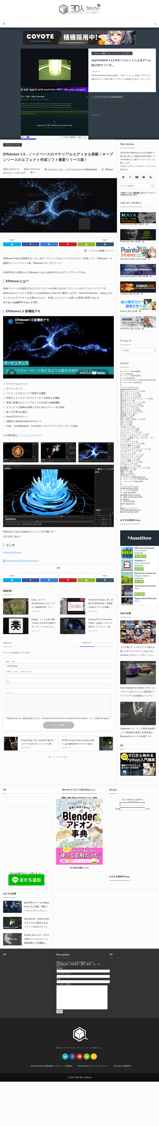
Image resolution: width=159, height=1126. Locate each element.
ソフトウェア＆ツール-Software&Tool (108, 97)
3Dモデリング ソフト (131, 412)
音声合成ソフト (128, 475)
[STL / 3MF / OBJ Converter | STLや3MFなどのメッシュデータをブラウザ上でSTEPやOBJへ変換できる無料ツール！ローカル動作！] (54, 114)
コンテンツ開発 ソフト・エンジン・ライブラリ (112, 53)
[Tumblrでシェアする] (105, 244)
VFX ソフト (126, 423)
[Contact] (144, 177)
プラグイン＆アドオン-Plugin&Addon (129, 487)
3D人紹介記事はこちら (79, 868)
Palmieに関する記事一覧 (130, 311)
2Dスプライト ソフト (130, 395)
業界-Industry (127, 504)
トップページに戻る (59, 757)
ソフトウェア (20, 172)
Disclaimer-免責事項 (122, 1066)
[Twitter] (12, 244)
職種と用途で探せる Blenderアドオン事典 (79, 798)
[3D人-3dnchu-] (79, 10)
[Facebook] (31, 239)
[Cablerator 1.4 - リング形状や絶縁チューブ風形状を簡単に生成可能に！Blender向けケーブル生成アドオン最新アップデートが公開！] (138, 713)
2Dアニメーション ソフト (132, 391)
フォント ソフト (128, 453)
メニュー (4, 24)
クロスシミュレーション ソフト (134, 434)
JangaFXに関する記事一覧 (131, 294)
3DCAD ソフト (127, 401)
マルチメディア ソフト (131, 462)
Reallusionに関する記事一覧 (132, 242)
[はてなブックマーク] (49, 239)
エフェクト (7, 172)
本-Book (129, 501)
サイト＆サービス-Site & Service (139, 380)
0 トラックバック (104, 643)
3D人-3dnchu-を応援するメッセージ (132, 801)
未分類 (124, 499)
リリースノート (25, 435)
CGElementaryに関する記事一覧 (134, 224)
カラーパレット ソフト (131, 432)
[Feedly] (86, 239)
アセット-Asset (132, 371)
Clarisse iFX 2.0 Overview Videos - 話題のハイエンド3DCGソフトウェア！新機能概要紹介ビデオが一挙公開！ (100, 623)
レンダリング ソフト (130, 466)
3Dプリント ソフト (129, 408)
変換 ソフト (126, 471)
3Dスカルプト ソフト (130, 404)
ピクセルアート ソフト (131, 451)
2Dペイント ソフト (130, 397)
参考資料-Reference (130, 495)
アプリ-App (126, 374)
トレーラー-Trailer (133, 481)
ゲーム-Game (127, 378)
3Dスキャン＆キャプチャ (132, 406)
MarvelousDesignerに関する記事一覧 (136, 276)
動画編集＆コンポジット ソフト (135, 468)
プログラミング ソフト (131, 457)
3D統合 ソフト (128, 414)
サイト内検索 (155, 24)
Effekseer (109, 169)
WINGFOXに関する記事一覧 (132, 329)
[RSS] (151, 177)
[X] (123, 177)
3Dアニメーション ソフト (132, 402)
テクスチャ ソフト (130, 447)
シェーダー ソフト (129, 442)
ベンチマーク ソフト (130, 458)
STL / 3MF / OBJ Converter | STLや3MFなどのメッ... (121, 106)
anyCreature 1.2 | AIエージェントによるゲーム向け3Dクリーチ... (121, 63)
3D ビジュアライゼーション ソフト (136, 399)
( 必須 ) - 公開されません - (19, 671)
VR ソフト (126, 425)
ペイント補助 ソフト (130, 460)
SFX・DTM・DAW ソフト (132, 419)
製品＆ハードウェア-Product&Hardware (130, 509)
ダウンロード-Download (132, 477)
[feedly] (87, 1056)
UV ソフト (126, 421)
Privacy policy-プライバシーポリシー (93, 1066)
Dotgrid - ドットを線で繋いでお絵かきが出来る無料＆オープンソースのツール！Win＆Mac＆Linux (44, 623)
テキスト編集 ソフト (130, 445)
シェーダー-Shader (132, 382)
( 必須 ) (11, 661)
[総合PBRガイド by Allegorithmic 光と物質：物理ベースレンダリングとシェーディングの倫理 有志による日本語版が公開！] (12, 907)
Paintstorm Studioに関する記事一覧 (135, 259)
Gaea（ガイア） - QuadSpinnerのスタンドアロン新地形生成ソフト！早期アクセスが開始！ (44, 604)
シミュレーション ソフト (132, 443)
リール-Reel (130, 490)
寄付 (118, 809)
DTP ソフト (126, 417)
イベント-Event (132, 376)
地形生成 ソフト (128, 470)
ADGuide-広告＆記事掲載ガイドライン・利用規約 (52, 1066)
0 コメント (87, 643)
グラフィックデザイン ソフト (133, 436)
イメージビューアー (129, 429)
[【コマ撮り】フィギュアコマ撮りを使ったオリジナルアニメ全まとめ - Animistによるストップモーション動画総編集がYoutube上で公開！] (138, 632)
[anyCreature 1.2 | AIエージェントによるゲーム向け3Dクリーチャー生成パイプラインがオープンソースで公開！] (54, 70)
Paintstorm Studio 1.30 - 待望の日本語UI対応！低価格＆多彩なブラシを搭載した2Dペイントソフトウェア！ (100, 604)
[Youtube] (137, 177)
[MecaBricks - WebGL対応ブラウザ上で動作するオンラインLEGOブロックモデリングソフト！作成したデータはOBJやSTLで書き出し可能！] (12, 923)
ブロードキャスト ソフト (131, 455)
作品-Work (130, 493)
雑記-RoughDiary (129, 512)
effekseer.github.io (12, 552)
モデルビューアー (128, 464)
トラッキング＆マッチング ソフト (135, 449)
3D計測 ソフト (127, 415)
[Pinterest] (68, 239)
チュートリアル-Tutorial (135, 479)
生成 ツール (126, 473)
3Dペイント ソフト (130, 410)
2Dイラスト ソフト (130, 393)
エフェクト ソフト (12, 145)
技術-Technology (132, 497)
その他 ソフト (127, 427)
